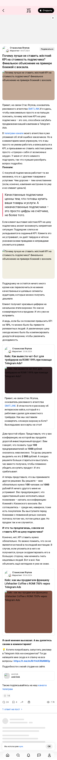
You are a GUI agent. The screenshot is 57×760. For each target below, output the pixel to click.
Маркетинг (15, 51)
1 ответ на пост (11, 709)
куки (21, 746)
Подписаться (47, 49)
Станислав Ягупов (19, 48)
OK (49, 746)
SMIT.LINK (33, 108)
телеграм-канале (14, 133)
